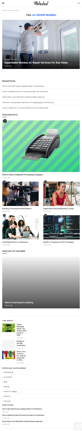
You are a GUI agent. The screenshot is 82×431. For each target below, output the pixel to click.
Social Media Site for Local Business (15, 242)
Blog (5, 382)
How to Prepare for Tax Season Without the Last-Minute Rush (25, 108)
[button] (4, 282)
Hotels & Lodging (10, 391)
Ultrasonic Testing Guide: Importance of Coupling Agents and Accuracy (28, 102)
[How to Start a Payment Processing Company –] (41, 146)
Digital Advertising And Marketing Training (58, 208)
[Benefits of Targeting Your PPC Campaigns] (61, 227)
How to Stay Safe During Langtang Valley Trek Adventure (23, 86)
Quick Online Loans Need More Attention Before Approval (23, 97)
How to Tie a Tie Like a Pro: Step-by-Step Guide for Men (21, 356)
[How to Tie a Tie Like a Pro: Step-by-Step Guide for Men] (8, 355)
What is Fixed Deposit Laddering (19, 302)
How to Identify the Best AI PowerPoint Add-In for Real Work (25, 91)
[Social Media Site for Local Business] (20, 227)
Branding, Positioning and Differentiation (16, 208)
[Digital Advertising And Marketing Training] (61, 194)
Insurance (7, 401)
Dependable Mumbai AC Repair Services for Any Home (36, 62)
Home (4, 10)
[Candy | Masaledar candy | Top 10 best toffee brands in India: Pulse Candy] (8, 328)
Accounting (8, 377)
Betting (6, 386)
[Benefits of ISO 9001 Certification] (8, 344)
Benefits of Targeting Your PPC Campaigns (58, 242)
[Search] (79, 3)
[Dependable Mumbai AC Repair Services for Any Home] (41, 44)
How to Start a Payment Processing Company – (23, 175)
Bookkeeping (8, 372)
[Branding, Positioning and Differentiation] (20, 194)
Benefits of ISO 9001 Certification (21, 343)
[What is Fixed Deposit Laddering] (41, 282)
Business (7, 396)
